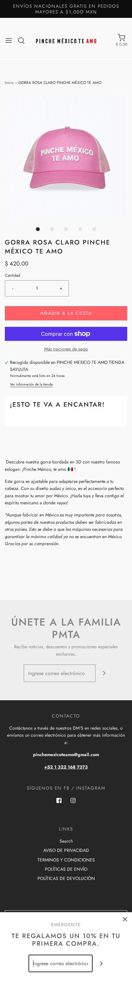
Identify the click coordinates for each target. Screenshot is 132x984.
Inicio (9, 83)
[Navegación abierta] (8, 40)
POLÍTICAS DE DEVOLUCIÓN (66, 878)
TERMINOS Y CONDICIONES (66, 860)
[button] (66, 156)
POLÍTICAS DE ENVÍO (66, 869)
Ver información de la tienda (31, 384)
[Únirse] (104, 673)
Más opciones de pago (66, 349)
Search (66, 841)
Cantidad (12, 275)
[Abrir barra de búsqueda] (23, 40)
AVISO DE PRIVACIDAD (66, 850)
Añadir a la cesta (66, 313)
